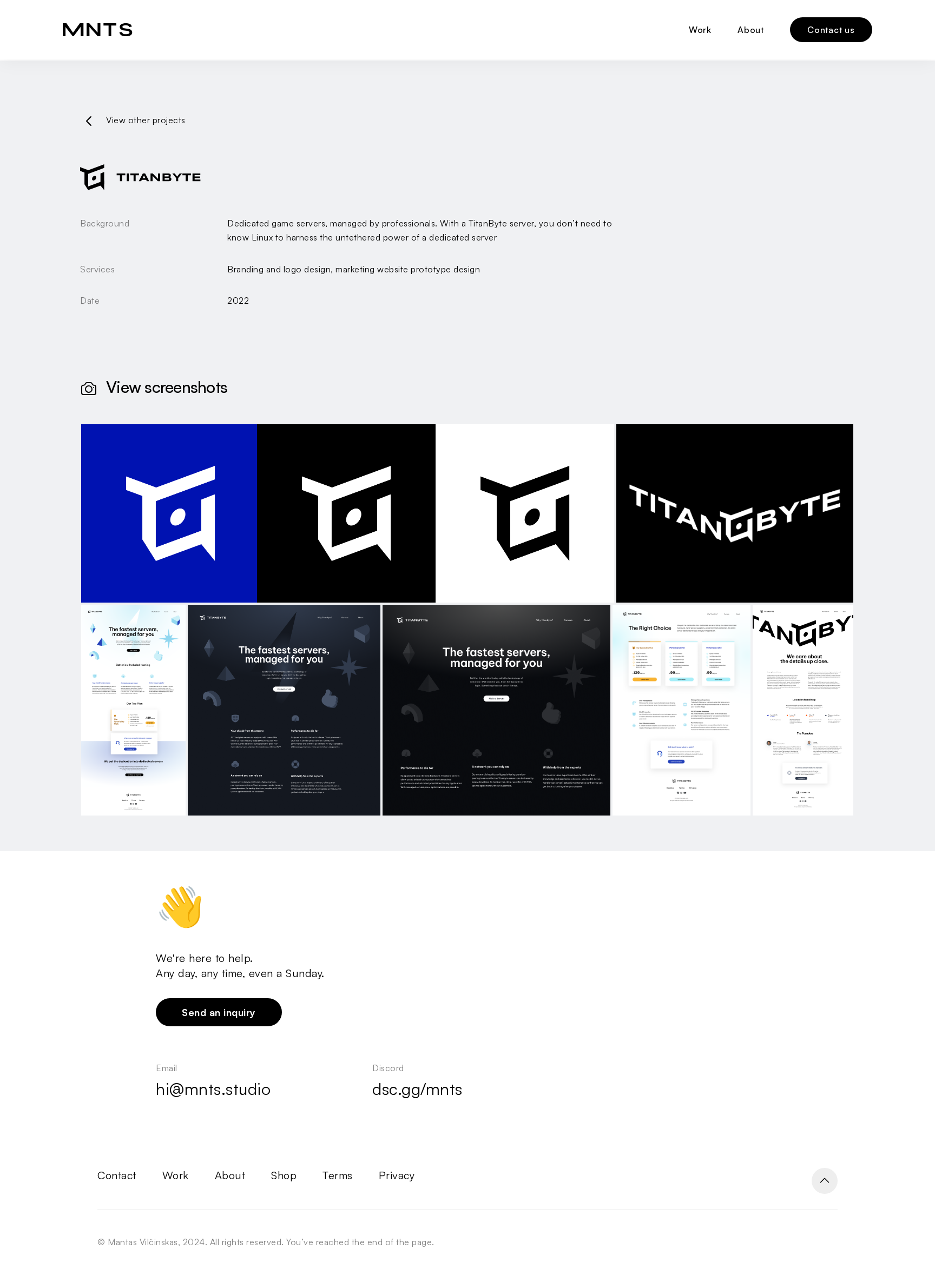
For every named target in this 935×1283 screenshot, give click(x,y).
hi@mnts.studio (213, 1089)
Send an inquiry (219, 1012)
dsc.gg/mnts (417, 1089)
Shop (284, 1175)
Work (700, 29)
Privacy (397, 1175)
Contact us (831, 29)
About (751, 29)
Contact (116, 1175)
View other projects (146, 120)
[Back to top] (825, 1181)
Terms (337, 1175)
